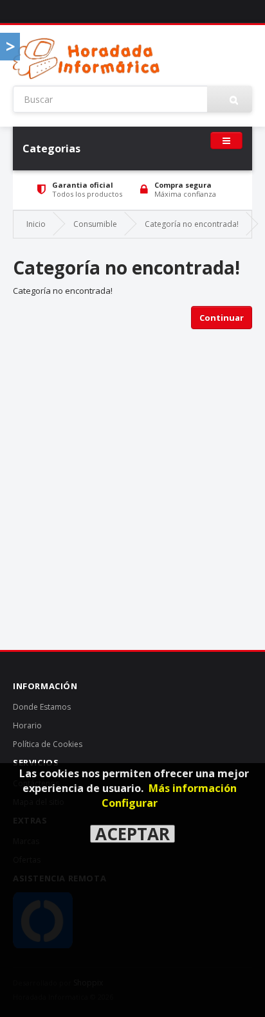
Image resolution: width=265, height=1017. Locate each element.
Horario (27, 725)
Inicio (36, 224)
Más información (193, 788)
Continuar (221, 317)
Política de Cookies (47, 744)
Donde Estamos (42, 706)
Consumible (95, 224)
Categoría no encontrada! (192, 224)
